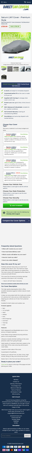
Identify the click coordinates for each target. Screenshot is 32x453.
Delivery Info (4, 23)
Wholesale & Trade (16, 392)
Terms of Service (16, 390)
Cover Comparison (16, 22)
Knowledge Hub (16, 385)
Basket (28, 2)
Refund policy (16, 394)
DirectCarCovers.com (17, 443)
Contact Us (16, 381)
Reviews (16, 379)
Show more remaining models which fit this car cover (14, 283)
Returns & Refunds (16, 387)
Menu (5, 2)
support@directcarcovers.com (16, 413)
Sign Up (27, 435)
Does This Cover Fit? (6, 22)
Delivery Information (16, 383)
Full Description (25, 22)
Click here (4, 364)
